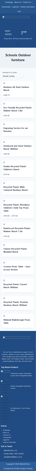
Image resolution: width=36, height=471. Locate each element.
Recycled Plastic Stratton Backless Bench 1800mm (15, 304)
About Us (17, 2)
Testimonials (6, 7)
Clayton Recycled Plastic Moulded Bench (15, 250)
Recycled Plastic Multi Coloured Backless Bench (15, 189)
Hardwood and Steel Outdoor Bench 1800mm (17, 148)
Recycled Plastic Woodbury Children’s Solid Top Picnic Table (16, 207)
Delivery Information (27, 7)
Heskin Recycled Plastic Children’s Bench (14, 168)
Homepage (9, 2)
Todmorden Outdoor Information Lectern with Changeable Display (21, 375)
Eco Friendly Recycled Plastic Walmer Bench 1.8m (17, 109)
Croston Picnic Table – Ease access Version (16, 268)
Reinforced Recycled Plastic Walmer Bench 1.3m (16, 230)
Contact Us (27, 2)
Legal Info (15, 7)
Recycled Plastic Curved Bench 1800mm (15, 286)
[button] (18, 44)
